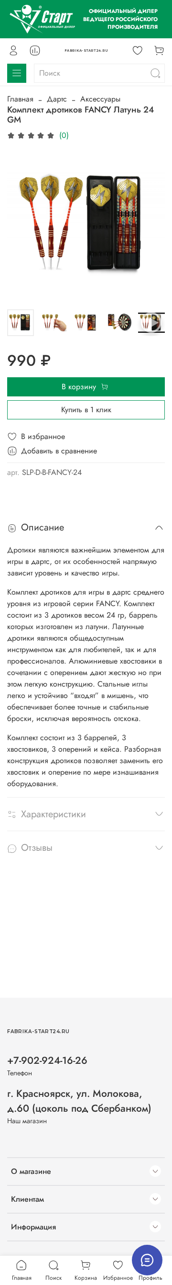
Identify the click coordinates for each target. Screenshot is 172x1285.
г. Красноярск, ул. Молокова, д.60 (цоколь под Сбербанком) (79, 1101)
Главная (20, 98)
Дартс (57, 98)
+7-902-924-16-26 (47, 1060)
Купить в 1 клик (86, 409)
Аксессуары (100, 98)
